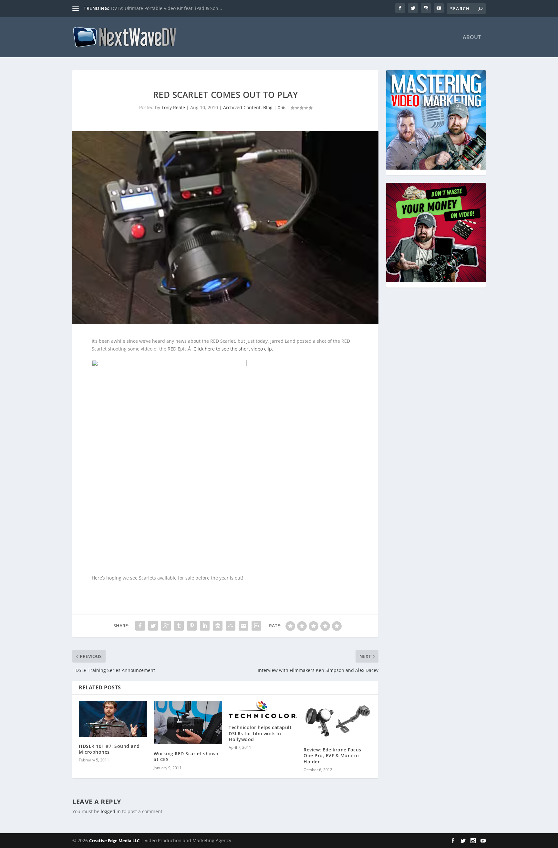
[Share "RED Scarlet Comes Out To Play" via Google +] (166, 625)
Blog (268, 107)
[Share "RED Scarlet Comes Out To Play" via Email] (243, 625)
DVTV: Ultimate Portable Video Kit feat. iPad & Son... (166, 8)
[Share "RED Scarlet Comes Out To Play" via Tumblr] (178, 625)
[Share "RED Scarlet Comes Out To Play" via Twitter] (153, 625)
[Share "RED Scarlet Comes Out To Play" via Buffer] (217, 625)
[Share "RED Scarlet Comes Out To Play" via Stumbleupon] (230, 625)
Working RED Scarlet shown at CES (186, 756)
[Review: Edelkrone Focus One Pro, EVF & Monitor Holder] (338, 721)
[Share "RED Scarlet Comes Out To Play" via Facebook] (140, 625)
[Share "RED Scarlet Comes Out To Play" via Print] (256, 625)
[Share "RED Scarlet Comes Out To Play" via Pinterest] (191, 625)
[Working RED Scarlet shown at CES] (188, 723)
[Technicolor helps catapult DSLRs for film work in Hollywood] (263, 709)
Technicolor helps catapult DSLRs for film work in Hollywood (260, 733)
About (472, 38)
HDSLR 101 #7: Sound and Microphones (109, 749)
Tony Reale (173, 107)
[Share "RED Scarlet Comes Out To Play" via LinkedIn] (204, 625)
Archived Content (242, 107)
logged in (111, 811)
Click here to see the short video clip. (233, 349)
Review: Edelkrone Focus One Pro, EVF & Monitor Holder (332, 755)
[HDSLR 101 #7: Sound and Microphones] (113, 719)
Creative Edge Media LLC (114, 840)
